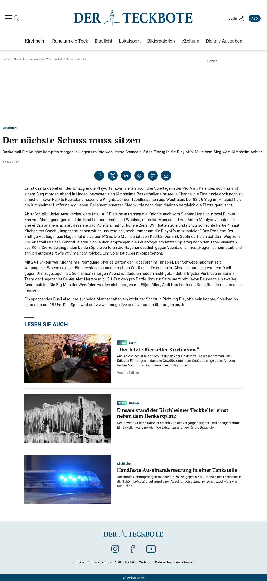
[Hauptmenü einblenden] (9, 18)
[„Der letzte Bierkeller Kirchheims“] (67, 357)
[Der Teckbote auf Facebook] (133, 549)
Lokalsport (39, 59)
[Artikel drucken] (153, 176)
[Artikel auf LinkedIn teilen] (126, 176)
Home (6, 59)
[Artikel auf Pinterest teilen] (139, 176)
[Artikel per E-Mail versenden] (166, 176)
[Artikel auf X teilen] (113, 176)
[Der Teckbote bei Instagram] (115, 549)
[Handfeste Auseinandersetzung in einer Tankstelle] (67, 479)
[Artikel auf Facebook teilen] (99, 176)
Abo (254, 18)
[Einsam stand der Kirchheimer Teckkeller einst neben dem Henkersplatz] (67, 418)
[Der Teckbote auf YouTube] (151, 549)
